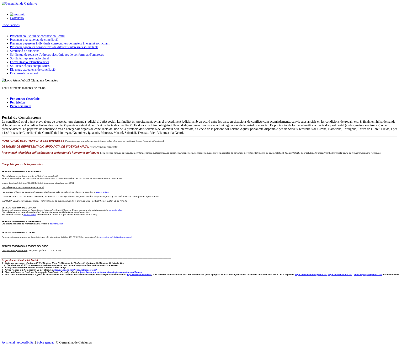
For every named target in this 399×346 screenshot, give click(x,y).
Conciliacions (11, 25)
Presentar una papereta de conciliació (34, 39)
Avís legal (8, 342)
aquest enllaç (29, 214)
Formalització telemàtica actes (29, 62)
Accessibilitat (25, 342)
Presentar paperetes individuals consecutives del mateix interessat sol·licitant (59, 43)
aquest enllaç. (102, 192)
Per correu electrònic (24, 98)
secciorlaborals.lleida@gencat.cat (115, 237)
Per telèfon (17, 102)
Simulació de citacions (24, 51)
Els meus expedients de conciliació (32, 69)
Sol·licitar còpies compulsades (29, 66)
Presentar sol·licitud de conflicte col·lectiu (37, 36)
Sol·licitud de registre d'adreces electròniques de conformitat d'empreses (57, 54)
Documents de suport (24, 73)
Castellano (17, 18)
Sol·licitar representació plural (29, 58)
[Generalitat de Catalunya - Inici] (19, 3)
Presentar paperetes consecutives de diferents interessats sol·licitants (54, 47)
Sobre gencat (45, 342)
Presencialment (20, 106)
